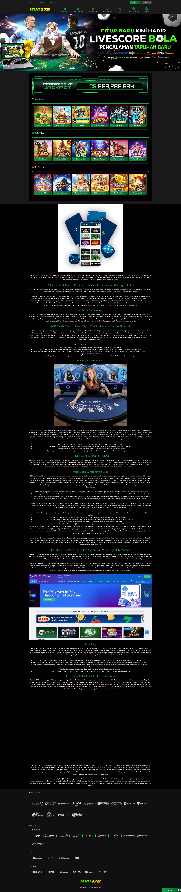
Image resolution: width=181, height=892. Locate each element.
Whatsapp (34, 2)
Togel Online (133, 11)
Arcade (120, 11)
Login (146, 2)
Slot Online (78, 11)
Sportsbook (107, 11)
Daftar (136, 2)
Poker (146, 11)
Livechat (53, 2)
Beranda (65, 11)
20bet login (104, 319)
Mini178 (86, 887)
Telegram (44, 2)
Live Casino (93, 11)
